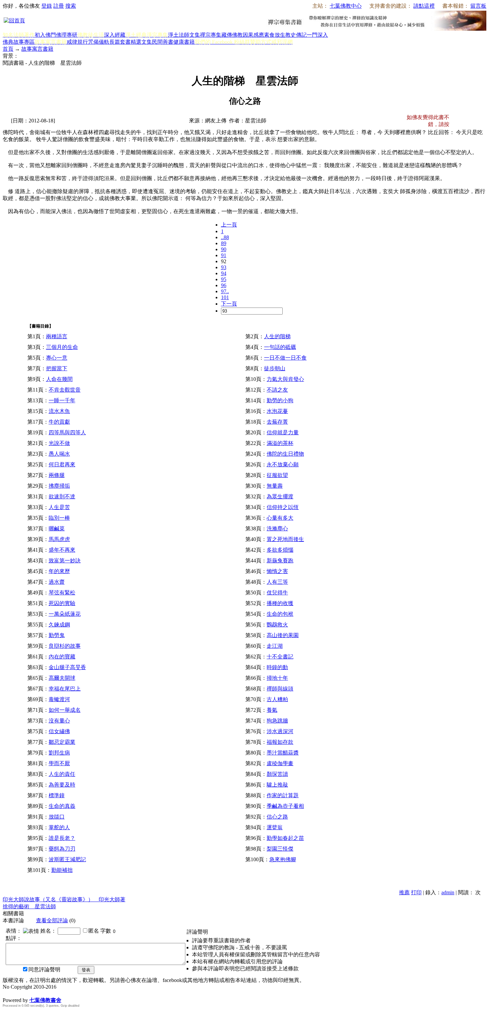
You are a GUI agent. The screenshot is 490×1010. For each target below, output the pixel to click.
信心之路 (277, 817)
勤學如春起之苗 (285, 838)
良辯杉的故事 (65, 646)
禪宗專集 (210, 35)
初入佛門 (45, 35)
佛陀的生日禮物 (285, 454)
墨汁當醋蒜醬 (283, 752)
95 (223, 279)
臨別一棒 (59, 518)
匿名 (93, 931)
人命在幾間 (59, 379)
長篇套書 (120, 42)
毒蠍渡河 (59, 699)
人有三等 (277, 582)
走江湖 (275, 646)
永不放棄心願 (283, 464)
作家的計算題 (283, 795)
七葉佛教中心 (346, 6)
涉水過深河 (280, 731)
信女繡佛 (59, 731)
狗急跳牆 (277, 720)
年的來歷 (59, 571)
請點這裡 (424, 6)
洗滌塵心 (277, 528)
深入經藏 (114, 35)
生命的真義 (62, 806)
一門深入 (317, 35)
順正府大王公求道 (36, 993)
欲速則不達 (62, 496)
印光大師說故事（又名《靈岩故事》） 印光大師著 (64, 899)
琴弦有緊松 (62, 592)
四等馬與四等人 (67, 432)
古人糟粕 (277, 699)
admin (447, 892)
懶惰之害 (277, 571)
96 (223, 285)
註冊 (58, 6)
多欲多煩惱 (280, 550)
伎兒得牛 (277, 592)
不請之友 (277, 390)
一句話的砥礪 (280, 347)
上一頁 (229, 224)
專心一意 (56, 358)
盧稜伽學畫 (280, 763)
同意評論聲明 (44, 969)
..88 (225, 237)
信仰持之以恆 (283, 507)
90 (223, 249)
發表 (86, 969)
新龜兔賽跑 (280, 560)
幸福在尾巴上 (65, 688)
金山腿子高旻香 (67, 667)
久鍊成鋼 (59, 624)
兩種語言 (56, 336)
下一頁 (229, 304)
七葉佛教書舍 (45, 1000)
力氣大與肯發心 (285, 379)
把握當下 (56, 368)
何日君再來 (62, 464)
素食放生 (274, 35)
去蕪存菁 (277, 422)
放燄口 (57, 817)
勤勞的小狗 (280, 400)
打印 (416, 892)
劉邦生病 (59, 752)
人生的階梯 (277, 336)
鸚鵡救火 (277, 624)
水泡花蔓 (277, 411)
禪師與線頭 (280, 688)
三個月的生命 (62, 347)
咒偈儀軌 (98, 42)
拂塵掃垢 (59, 486)
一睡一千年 (62, 400)
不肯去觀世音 (65, 390)
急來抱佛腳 (282, 859)
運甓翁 (275, 827)
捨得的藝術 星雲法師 (29, 906)
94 (223, 273)
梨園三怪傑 (280, 849)
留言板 (478, 6)
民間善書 (162, 42)
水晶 (8, 993)
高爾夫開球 (62, 678)
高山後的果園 (283, 635)
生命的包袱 (280, 614)
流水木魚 (59, 411)
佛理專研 (66, 35)
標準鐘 (57, 795)
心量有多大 (280, 518)
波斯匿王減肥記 (67, 859)
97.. (225, 291)
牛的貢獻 (59, 422)
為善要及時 (62, 785)
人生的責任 (62, 774)
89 (223, 243)
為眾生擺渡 (280, 496)
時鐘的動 (277, 667)
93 (223, 267)
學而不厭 (59, 763)
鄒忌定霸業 (62, 742)
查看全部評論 (52, 920)
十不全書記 (280, 656)
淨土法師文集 (184, 35)
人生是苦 (59, 507)
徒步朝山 (274, 368)
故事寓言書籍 (37, 49)
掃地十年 (277, 678)
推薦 (404, 892)
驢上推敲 (277, 785)
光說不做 (59, 443)
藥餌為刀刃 (62, 849)
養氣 (272, 710)
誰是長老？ (62, 838)
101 (225, 297)
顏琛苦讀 (277, 774)
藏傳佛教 (232, 35)
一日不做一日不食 (285, 358)
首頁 (8, 49)
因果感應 (253, 35)
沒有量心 (59, 720)
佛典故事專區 (19, 42)
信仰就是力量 (283, 432)
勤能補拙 (62, 870)
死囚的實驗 (62, 603)
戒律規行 (77, 42)
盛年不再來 (62, 550)
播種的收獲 (280, 603)
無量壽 (275, 486)
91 (223, 255)
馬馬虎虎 (59, 539)
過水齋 (57, 582)
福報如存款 (280, 742)
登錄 (46, 6)
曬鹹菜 (57, 528)
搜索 (70, 6)
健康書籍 (184, 42)
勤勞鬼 (57, 635)
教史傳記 (296, 35)
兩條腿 (57, 475)
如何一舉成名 (65, 710)
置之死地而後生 (285, 539)
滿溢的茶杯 (280, 443)
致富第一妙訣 (65, 560)
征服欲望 (277, 475)
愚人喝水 (59, 454)
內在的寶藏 (62, 656)
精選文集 (141, 42)
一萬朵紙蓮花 (65, 614)
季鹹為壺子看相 (285, 806)
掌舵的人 (59, 827)
